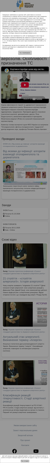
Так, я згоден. (25, 461)
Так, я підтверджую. (25, 52)
